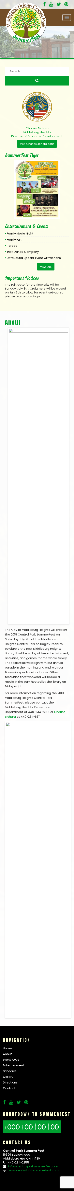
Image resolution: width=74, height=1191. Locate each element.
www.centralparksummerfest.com (33, 1170)
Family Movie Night (20, 233)
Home (7, 1048)
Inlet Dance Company (23, 252)
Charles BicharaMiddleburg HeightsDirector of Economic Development (37, 132)
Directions (10, 1082)
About (13, 322)
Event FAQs (11, 1060)
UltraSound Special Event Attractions (34, 258)
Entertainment (13, 1065)
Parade (12, 246)
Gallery (8, 1077)
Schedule (10, 1071)
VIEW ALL (46, 267)
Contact (9, 1088)
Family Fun (14, 239)
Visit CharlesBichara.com (37, 144)
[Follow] (51, 5)
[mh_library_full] (38, 869)
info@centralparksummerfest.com (33, 1166)
